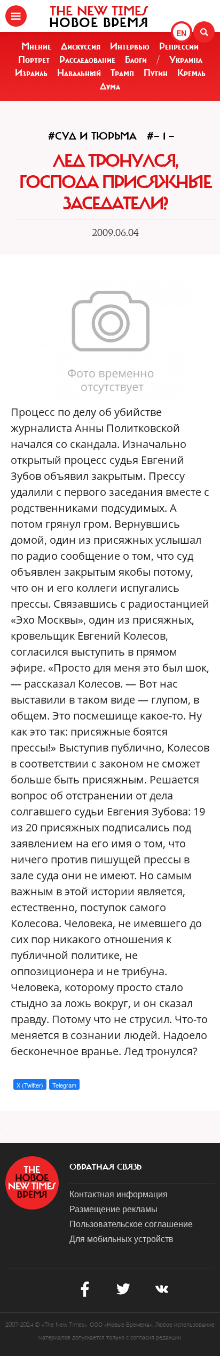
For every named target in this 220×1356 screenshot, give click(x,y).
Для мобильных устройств (121, 1238)
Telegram (64, 1085)
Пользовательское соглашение (131, 1224)
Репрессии (179, 46)
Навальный (79, 73)
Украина (185, 60)
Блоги (136, 60)
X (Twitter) (30, 1085)
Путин (156, 73)
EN (181, 33)
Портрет (34, 60)
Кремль (191, 73)
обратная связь (105, 1167)
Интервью (130, 46)
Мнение (36, 46)
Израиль (31, 73)
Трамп (122, 73)
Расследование (87, 60)
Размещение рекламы (113, 1209)
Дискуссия (80, 46)
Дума (110, 86)
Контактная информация (118, 1194)
